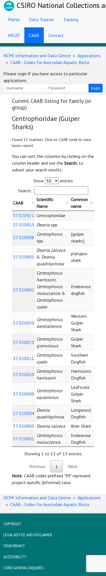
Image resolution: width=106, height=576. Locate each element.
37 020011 (23, 358)
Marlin (14, 19)
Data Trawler (41, 19)
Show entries (53, 181)
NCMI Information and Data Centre (37, 55)
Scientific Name (44, 203)
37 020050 (23, 323)
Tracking (70, 19)
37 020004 (23, 413)
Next (73, 466)
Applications (89, 55)
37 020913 (23, 225)
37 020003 (23, 426)
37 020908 (23, 237)
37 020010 (23, 374)
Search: (25, 190)
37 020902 (23, 290)
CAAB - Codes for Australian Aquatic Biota (49, 62)
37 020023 (23, 342)
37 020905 (23, 257)
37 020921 (23, 215)
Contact (56, 35)
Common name (79, 203)
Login (95, 88)
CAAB (34, 35)
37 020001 (23, 439)
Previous (37, 466)
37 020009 (23, 394)
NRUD (14, 35)
